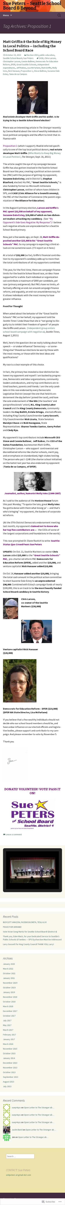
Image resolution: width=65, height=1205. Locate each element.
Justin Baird (17, 1129)
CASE (41, 58)
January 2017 (9, 1039)
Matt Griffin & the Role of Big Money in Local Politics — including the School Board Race (32, 46)
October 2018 (9, 1001)
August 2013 (8, 1081)
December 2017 (10, 1011)
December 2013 (10, 1062)
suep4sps (16, 1107)
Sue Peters (28, 58)
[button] (25, 881)
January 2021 (9, 978)
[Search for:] (59, 15)
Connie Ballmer (28, 61)
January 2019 (9, 992)
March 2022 (8, 968)
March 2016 (8, 1044)
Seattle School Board (12, 58)
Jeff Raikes (21, 67)
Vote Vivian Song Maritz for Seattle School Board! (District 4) (30, 931)
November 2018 (10, 997)
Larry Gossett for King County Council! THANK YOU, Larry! (28, 944)
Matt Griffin (46, 67)
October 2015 (9, 1053)
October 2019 (9, 987)
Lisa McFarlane (33, 67)
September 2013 (10, 1077)
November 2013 (10, 1067)
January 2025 (9, 964)
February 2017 (9, 1034)
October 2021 (9, 973)
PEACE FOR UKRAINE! (12, 927)
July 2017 (7, 1020)
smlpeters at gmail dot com (18, 1175)
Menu (6, 15)
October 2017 (9, 1015)
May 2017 (7, 1025)
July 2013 (7, 1086)
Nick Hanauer (14, 71)
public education (46, 55)
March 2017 (8, 1030)
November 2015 (10, 1048)
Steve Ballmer (40, 71)
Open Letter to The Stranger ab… (39, 1107)
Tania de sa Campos (18, 74)
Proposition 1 (27, 71)
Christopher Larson (11, 61)
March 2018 (8, 1006)
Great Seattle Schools (26, 64)
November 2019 (10, 982)
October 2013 (9, 1072)
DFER (13, 64)
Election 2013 (32, 55)
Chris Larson (50, 58)
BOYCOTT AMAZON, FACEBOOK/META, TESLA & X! (25, 922)
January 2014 (9, 1058)
